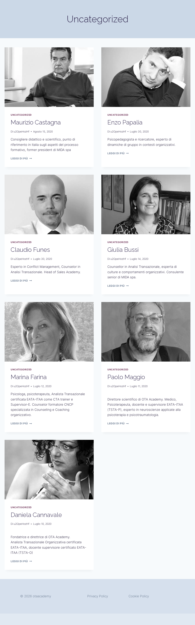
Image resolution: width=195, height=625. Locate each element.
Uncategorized (21, 114)
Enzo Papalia (124, 122)
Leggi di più (21, 158)
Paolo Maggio (126, 376)
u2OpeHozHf (21, 131)
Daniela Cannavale (36, 514)
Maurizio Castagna (36, 122)
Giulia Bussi (123, 249)
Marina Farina (29, 376)
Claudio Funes (30, 249)
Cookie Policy (139, 596)
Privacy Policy (97, 596)
